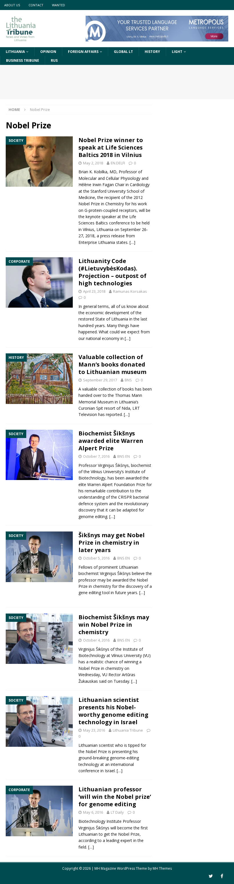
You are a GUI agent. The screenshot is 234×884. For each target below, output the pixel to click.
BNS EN (123, 456)
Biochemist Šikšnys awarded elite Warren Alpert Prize (110, 440)
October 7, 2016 (96, 456)
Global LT (123, 51)
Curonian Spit (90, 408)
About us (12, 5)
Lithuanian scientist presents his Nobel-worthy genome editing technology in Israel (113, 711)
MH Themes (162, 868)
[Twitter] (211, 876)
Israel (110, 770)
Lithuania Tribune (128, 730)
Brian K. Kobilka (92, 171)
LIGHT (177, 51)
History (152, 51)
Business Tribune (22, 60)
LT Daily (117, 812)
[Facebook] (222, 876)
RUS (54, 60)
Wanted (58, 5)
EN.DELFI (118, 163)
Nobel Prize (89, 203)
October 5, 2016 (96, 558)
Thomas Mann (128, 395)
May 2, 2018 (93, 163)
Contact (36, 5)
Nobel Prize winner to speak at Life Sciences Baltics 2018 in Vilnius (110, 147)
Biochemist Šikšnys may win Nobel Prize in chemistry (113, 624)
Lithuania (15, 51)
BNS (128, 380)
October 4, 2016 (96, 640)
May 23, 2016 (94, 730)
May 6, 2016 (93, 812)
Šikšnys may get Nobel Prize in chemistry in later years (111, 542)
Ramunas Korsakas (130, 291)
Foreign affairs (83, 51)
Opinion (48, 51)
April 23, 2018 (94, 291)
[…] (132, 242)
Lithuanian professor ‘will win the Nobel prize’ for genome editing (114, 796)
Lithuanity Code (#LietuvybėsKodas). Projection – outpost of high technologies (112, 272)
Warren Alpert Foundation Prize (116, 484)
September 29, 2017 (100, 380)
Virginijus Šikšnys (113, 465)
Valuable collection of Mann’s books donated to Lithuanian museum (112, 364)
